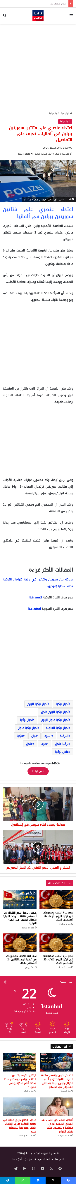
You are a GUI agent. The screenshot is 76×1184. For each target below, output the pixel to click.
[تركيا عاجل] (38, 15)
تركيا (20, 736)
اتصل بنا (59, 1159)
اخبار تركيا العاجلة (57, 728)
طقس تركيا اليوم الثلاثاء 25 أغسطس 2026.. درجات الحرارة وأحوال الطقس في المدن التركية (20, 918)
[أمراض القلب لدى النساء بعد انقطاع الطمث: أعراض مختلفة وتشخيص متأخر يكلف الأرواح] (56, 1106)
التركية (64, 736)
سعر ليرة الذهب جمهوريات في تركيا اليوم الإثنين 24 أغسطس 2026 (21, 959)
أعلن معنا (17, 1159)
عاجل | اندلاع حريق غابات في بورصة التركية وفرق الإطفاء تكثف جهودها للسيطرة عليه (19, 1125)
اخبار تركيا (26, 720)
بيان (33, 736)
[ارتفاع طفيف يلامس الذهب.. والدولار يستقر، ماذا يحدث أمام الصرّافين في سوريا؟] (19, 1062)
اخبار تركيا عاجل (28, 728)
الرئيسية (65, 113)
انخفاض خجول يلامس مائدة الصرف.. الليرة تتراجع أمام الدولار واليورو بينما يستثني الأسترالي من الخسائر (57, 1081)
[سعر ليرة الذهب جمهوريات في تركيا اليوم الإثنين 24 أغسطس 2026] (20, 943)
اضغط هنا (35, 597)
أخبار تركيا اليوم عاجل (55, 712)
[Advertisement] (38, 66)
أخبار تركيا (54, 113)
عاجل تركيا (62, 752)
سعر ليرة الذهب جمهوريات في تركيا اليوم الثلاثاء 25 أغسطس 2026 (58, 959)
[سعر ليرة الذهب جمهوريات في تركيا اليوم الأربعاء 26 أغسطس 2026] (56, 899)
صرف (44, 744)
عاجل (29, 744)
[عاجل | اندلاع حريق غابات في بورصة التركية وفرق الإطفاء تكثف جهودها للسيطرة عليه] (19, 1106)
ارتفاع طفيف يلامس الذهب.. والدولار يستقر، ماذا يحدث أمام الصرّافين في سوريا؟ (20, 1081)
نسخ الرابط (38, 771)
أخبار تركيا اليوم (37, 704)
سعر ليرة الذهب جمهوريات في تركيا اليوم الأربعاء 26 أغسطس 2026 (58, 916)
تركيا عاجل (62, 744)
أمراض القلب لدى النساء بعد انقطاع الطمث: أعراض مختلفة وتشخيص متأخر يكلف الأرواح (57, 1125)
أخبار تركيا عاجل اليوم (55, 720)
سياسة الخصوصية (43, 1159)
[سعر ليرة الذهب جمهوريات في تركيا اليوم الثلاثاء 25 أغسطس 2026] (56, 943)
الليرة (47, 736)
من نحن (28, 1159)
